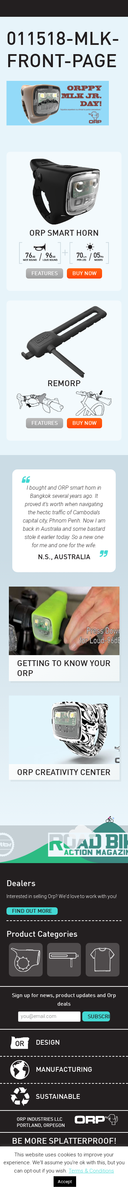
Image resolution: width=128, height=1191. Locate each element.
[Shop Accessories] (102, 960)
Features (44, 274)
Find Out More (32, 911)
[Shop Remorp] (64, 960)
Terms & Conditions (91, 1171)
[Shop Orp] (26, 960)
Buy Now (84, 274)
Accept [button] (65, 1181)
